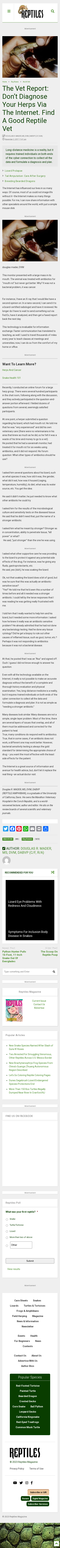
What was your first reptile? (22, 1211)
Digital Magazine (40, 1498)
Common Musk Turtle (28, 1427)
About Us (37, 1355)
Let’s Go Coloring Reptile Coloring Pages (29, 1075)
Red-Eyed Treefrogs (27, 1422)
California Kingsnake (27, 1417)
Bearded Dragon (27, 1396)
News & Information (28, 1321)
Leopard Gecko (27, 1411)
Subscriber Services (38, 1504)
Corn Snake (18, 1406)
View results (13, 1269)
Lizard (12, 1231)
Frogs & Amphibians (27, 1311)
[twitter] (21, 1482)
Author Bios (27, 1366)
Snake (12, 1219)
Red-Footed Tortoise (28, 1385)
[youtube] (15, 1482)
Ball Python (36, 1406)
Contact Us (39, 1004)
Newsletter (28, 1326)
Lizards (14, 1305)
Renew (25, 1498)
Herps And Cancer (11, 370)
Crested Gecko (27, 1401)
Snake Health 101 (11, 378)
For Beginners (22, 1341)
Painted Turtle (28, 1391)
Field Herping (19, 1316)
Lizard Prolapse (13, 170)
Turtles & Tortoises (34, 1305)
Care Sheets (21, 1300)
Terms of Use (36, 1468)
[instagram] (26, 1482)
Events (21, 1336)
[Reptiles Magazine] (29, 20)
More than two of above (21, 1237)
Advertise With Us (28, 1360)
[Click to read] (30, 895)
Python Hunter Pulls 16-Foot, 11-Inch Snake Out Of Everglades (14, 956)
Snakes (37, 1300)
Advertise (39, 1008)
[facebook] (31, 1482)
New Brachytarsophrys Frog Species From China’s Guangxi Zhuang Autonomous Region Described (31, 1066)
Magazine (37, 1316)
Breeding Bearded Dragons (20, 181)
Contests (28, 1346)
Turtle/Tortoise (17, 1225)
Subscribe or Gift (38, 1492)
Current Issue (39, 1001)
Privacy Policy (17, 1468)
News (38, 1341)
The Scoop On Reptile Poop (49, 953)
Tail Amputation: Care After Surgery (25, 176)
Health (34, 1336)
